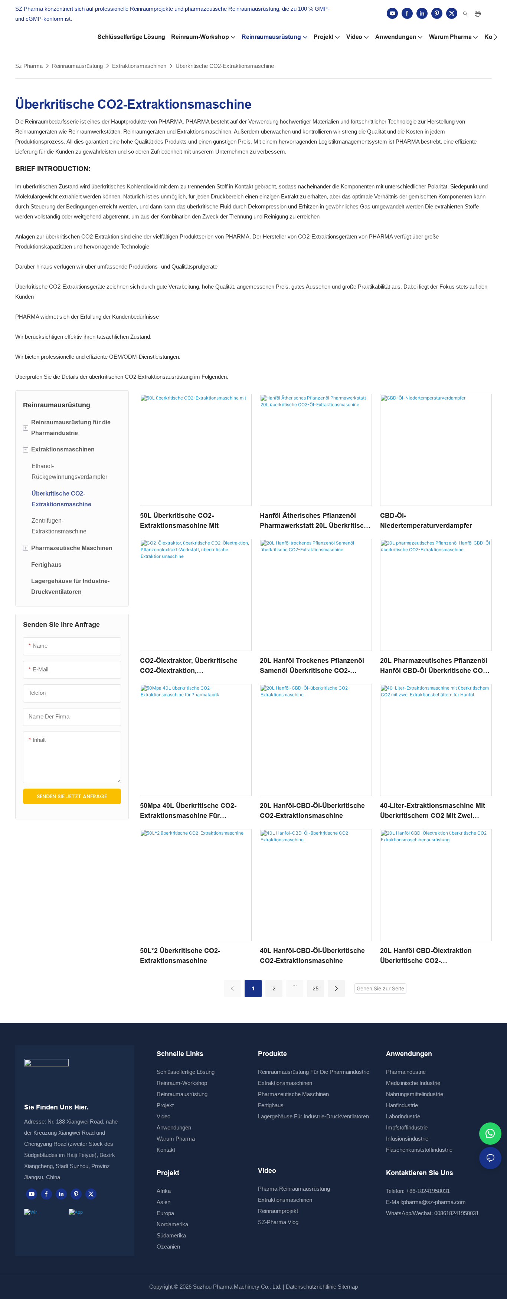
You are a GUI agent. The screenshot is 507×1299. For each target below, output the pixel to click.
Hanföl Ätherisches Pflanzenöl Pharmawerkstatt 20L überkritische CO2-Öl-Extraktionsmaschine (316, 521)
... (294, 984)
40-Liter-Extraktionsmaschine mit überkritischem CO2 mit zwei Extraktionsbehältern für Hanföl (432, 811)
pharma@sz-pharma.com (434, 1202)
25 (316, 988)
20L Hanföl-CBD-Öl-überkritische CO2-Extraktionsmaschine (312, 810)
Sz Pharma (29, 66)
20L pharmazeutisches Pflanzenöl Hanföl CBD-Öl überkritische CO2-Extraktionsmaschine (434, 666)
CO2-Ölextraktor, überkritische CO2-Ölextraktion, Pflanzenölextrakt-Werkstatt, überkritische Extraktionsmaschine (196, 666)
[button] (495, 37)
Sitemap (347, 1286)
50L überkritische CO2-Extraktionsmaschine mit (179, 520)
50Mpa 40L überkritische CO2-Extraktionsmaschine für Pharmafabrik (188, 811)
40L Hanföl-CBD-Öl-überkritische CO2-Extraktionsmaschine (312, 955)
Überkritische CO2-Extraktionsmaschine (225, 66)
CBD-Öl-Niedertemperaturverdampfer (426, 520)
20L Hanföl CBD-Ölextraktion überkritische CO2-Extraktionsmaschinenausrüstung (434, 956)
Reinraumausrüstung (77, 66)
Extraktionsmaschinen (139, 66)
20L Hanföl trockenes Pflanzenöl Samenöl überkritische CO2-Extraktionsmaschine (312, 666)
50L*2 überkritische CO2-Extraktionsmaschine (180, 955)
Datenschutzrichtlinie (311, 1286)
